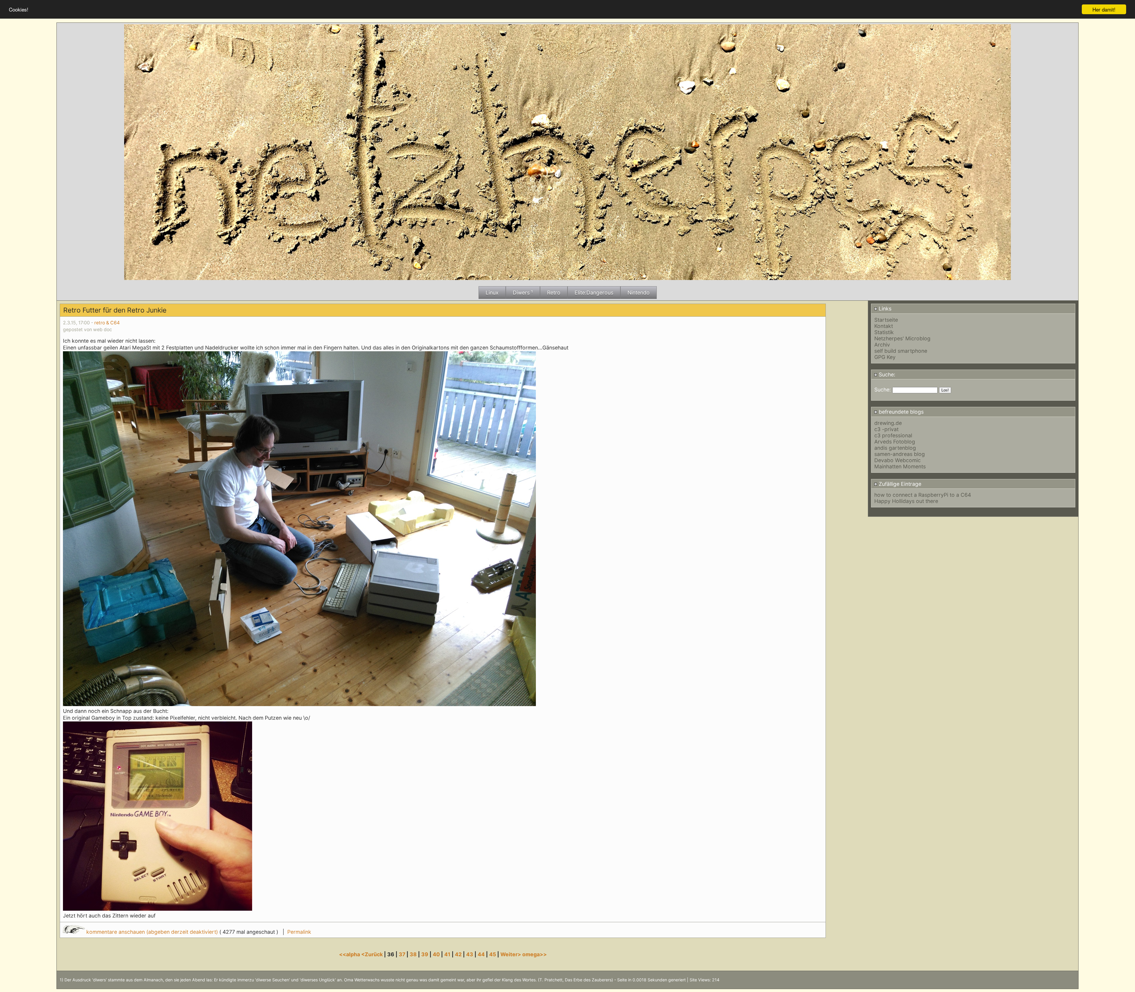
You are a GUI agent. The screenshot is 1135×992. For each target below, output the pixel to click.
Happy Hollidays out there (906, 501)
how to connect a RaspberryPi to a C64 (922, 495)
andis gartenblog (895, 448)
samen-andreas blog (899, 454)
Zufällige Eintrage (899, 484)
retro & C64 (107, 323)
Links (884, 308)
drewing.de (888, 423)
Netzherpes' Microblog (902, 338)
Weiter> (511, 954)
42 (458, 954)
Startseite (886, 320)
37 (402, 954)
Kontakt (883, 326)
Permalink (299, 932)
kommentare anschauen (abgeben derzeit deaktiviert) (152, 932)
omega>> (534, 954)
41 (447, 954)
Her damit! (1103, 9)
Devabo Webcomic (897, 460)
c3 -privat (886, 429)
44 (481, 954)
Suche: (886, 374)
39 (424, 954)
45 (492, 954)
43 (469, 954)
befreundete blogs (900, 412)
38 (413, 954)
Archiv (882, 345)
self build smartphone (900, 351)
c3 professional (893, 435)
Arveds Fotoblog (894, 441)
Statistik (884, 332)
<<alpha (350, 954)
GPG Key (885, 357)
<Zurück (372, 954)
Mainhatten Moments (900, 466)
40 (436, 954)
